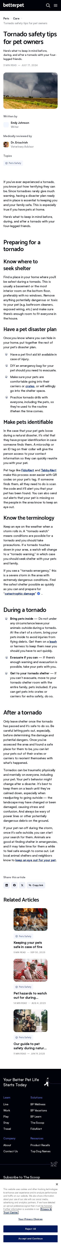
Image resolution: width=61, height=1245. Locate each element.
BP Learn (35, 1116)
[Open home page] (13, 5)
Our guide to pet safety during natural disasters (30, 1046)
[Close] (57, 1184)
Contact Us (10, 1151)
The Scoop (37, 1122)
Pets (6, 18)
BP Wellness (37, 1104)
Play (5, 1116)
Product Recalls (40, 1145)
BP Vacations (38, 1110)
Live (5, 1104)
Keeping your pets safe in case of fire (28, 944)
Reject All (30, 1228)
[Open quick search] (48, 5)
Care (16, 18)
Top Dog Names (40, 1151)
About (7, 1145)
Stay (6, 1122)
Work (6, 1110)
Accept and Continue (30, 1238)
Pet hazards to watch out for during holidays (30, 995)
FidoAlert (36, 1128)
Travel (7, 1128)
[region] (30, 1212)
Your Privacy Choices (30, 1219)
